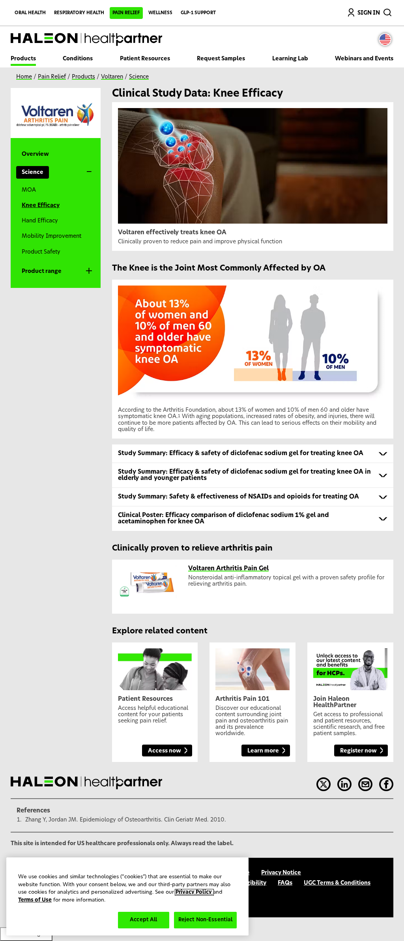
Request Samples (221, 59)
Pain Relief (126, 13)
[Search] (388, 10)
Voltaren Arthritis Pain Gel (228, 568)
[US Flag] (387, 39)
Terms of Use (35, 900)
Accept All (143, 919)
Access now (164, 751)
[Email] (365, 784)
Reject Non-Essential (205, 919)
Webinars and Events (364, 59)
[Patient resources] (155, 666)
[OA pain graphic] (252, 666)
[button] (253, 453)
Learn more (263, 751)
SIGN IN (368, 13)
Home (24, 77)
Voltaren (112, 77)
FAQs (285, 883)
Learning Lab (290, 59)
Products (23, 59)
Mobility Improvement (51, 236)
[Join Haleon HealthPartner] (350, 666)
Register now (358, 751)
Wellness (160, 13)
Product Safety (41, 252)
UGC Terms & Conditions (337, 883)
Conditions (78, 59)
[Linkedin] (344, 784)
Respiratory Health (79, 13)
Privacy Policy (194, 892)
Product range (42, 271)
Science (139, 77)
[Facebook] (386, 784)
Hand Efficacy (40, 221)
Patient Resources (145, 59)
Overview (35, 154)
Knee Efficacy (41, 205)
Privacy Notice (281, 873)
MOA (29, 190)
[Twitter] (323, 784)
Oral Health (30, 13)
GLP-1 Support (198, 13)
